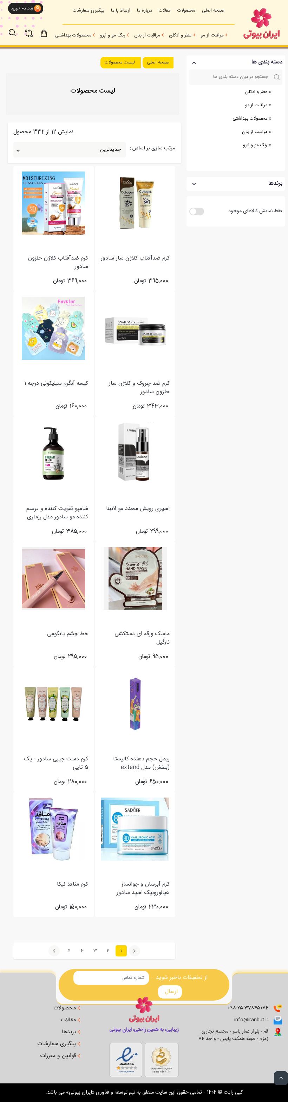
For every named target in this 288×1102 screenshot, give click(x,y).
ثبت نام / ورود (21, 9)
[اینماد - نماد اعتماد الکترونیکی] (161, 1058)
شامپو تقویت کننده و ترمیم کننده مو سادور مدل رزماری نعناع (57, 513)
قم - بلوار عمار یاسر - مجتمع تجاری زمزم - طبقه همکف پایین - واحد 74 (233, 1035)
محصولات (186, 10)
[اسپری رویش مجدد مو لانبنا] (135, 453)
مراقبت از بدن (147, 35)
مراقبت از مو (212, 35)
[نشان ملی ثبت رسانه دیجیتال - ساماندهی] (126, 1058)
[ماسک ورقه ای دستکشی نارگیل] (135, 578)
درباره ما (144, 10)
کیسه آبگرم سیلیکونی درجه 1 (56, 383)
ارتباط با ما (120, 10)
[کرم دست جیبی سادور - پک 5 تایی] (53, 703)
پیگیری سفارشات (88, 10)
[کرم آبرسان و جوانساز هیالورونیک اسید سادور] (135, 829)
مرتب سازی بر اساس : (152, 149)
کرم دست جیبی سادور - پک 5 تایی (56, 763)
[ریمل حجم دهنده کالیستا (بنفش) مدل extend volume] (135, 703)
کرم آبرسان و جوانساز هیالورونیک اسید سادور (143, 888)
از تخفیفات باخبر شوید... (179, 978)
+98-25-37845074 (247, 1008)
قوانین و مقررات (59, 1056)
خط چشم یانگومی (67, 634)
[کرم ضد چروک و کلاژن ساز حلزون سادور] (135, 328)
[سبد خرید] (50, 32)
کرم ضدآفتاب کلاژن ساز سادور (135, 258)
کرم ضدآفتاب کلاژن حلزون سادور (58, 262)
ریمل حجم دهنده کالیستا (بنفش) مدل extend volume (141, 763)
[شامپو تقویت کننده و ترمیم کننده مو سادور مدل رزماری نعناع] (53, 453)
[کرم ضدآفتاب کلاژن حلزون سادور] (53, 203)
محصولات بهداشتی (73, 35)
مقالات (165, 10)
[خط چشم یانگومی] (53, 578)
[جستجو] (16, 29)
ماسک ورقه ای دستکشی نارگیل (142, 638)
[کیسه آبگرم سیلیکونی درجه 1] (53, 328)
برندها (70, 1032)
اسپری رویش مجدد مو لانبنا (138, 509)
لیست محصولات (120, 62)
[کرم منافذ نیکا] (53, 829)
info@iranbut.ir (251, 1020)
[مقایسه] (33, 29)
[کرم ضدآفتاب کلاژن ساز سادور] (135, 203)
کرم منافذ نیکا (72, 884)
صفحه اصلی (213, 10)
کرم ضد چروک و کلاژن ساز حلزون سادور (139, 387)
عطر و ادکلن (180, 35)
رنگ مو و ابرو (112, 35)
